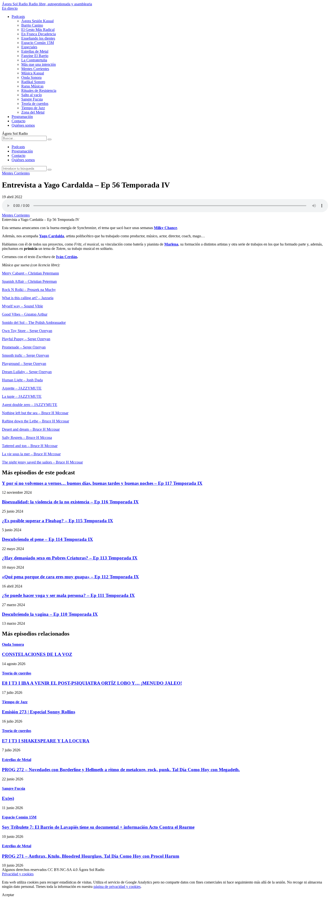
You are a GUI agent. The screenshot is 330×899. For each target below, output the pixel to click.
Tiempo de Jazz (33, 108)
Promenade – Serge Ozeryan (24, 347)
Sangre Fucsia (32, 99)
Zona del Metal (32, 112)
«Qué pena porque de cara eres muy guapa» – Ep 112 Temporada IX (70, 576)
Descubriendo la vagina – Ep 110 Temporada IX (50, 614)
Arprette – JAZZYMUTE (22, 388)
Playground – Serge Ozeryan (24, 364)
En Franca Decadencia (38, 34)
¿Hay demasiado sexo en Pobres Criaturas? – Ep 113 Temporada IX (69, 557)
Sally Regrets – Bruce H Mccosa (27, 437)
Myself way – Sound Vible (22, 306)
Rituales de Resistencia (38, 90)
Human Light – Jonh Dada (22, 380)
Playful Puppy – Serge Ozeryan (26, 339)
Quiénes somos (23, 125)
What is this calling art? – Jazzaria (27, 298)
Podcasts (18, 16)
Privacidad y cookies (18, 874)
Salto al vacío (31, 95)
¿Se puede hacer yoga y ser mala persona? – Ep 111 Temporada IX (68, 595)
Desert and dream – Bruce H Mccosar (31, 429)
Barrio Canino (32, 25)
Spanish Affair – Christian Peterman (29, 281)
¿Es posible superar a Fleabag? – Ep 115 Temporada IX (57, 520)
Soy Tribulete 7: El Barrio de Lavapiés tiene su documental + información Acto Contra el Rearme (98, 827)
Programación (22, 117)
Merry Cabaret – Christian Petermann (30, 273)
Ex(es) (8, 798)
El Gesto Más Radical (38, 30)
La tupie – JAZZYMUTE (22, 396)
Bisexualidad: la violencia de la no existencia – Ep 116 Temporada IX (70, 501)
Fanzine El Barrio (34, 56)
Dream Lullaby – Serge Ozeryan (27, 372)
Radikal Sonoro (33, 82)
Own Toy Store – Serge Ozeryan (27, 331)
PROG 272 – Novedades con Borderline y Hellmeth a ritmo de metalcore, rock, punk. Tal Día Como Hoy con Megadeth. (121, 769)
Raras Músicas (32, 86)
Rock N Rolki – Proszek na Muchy (29, 290)
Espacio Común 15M (37, 43)
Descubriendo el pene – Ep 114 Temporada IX (47, 539)
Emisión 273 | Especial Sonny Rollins (38, 711)
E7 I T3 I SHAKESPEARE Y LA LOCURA (45, 740)
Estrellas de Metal (34, 51)
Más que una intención (38, 64)
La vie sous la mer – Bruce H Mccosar (31, 454)
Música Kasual (32, 73)
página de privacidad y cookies (117, 886)
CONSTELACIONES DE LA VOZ (37, 654)
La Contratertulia (34, 60)
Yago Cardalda (51, 236)
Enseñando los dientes (38, 38)
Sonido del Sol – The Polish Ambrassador (34, 322)
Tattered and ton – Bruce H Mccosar (29, 446)
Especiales (29, 47)
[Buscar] (49, 139)
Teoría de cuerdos (34, 104)
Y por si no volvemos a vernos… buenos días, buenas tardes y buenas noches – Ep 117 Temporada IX (102, 483)
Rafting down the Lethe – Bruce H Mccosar (35, 421)
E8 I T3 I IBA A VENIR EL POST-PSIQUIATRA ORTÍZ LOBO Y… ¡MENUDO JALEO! (92, 683)
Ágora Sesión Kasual (37, 21)
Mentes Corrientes (35, 69)
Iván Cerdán (66, 257)
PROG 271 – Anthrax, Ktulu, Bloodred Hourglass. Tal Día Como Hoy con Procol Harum (90, 856)
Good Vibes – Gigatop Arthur (24, 314)
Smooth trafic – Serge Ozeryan (25, 355)
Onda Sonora (31, 77)
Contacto (18, 121)
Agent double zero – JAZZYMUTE (29, 405)
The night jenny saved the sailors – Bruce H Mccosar (42, 462)
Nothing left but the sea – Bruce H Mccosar (35, 413)
